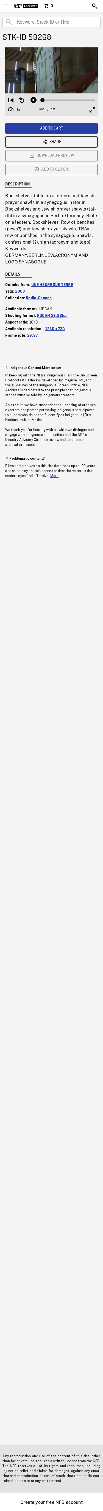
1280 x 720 (55, 329)
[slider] (69, 100)
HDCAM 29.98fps (52, 316)
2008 (20, 291)
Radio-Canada (39, 298)
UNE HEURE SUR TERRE (52, 285)
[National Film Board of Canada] (26, 6)
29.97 (32, 335)
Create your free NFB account (51, 1502)
